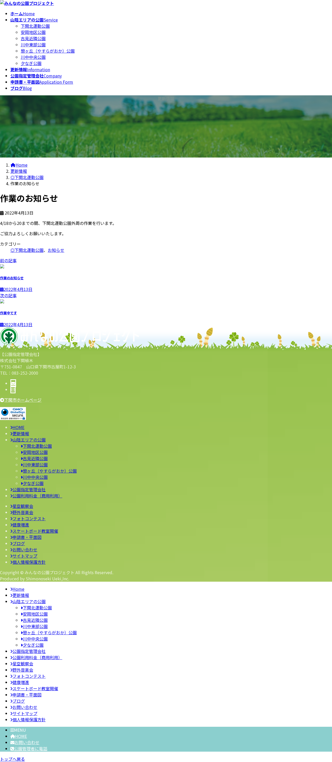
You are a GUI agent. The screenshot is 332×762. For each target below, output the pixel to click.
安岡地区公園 (33, 32)
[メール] (13, 383)
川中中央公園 (33, 57)
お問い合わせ (27, 742)
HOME (21, 736)
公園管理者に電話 (30, 748)
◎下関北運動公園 (27, 250)
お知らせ (56, 250)
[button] (166, 400)
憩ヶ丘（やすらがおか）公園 (48, 51)
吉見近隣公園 (33, 38)
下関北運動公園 (35, 26)
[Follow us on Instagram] (13, 389)
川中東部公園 (33, 44)
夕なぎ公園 (31, 63)
